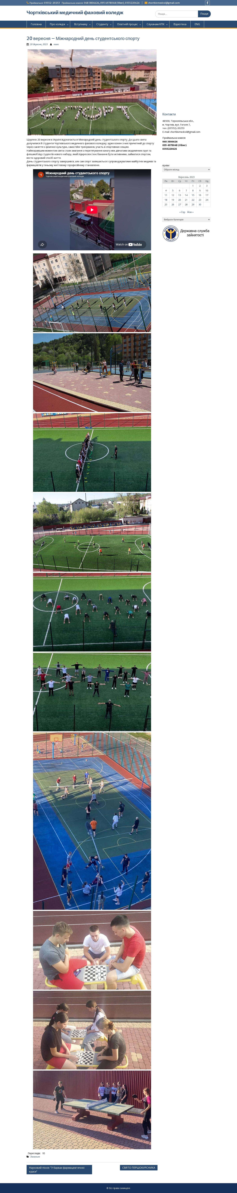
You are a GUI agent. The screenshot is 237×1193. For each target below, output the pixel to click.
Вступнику (80, 24)
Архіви (165, 165)
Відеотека (179, 24)
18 (166, 199)
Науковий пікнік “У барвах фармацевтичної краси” (56, 1169)
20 (179, 199)
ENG (197, 24)
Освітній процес (127, 24)
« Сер (182, 212)
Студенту (102, 24)
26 (173, 204)
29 (193, 204)
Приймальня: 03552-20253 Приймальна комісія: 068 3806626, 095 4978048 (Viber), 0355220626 (85, 2)
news (56, 44)
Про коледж (57, 24)
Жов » (190, 212)
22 (193, 199)
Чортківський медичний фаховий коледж (75, 12)
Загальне (35, 1156)
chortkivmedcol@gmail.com (164, 2)
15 (193, 195)
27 (179, 204)
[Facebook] (207, 3)
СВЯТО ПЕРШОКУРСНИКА (138, 1167)
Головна (36, 24)
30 (200, 204)
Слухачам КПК (155, 24)
